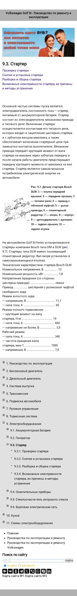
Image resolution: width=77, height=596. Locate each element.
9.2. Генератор (20, 438)
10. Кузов (13, 515)
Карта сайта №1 (13, 576)
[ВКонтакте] (10, 571)
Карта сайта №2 (36, 576)
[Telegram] (21, 571)
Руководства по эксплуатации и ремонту (36, 538)
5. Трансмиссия (17, 393)
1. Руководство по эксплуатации (29, 363)
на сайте (12, 565)
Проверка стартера (15, 70)
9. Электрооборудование (23, 424)
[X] (26, 571)
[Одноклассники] (15, 571)
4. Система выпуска (20, 386)
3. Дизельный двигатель (23, 378)
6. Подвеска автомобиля (23, 401)
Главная (13, 533)
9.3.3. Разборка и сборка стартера (37, 466)
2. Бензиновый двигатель (24, 371)
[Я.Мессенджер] (4, 571)
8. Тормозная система (21, 416)
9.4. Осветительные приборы (30, 492)
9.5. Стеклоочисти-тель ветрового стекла (39, 499)
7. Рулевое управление (22, 409)
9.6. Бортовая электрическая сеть (33, 507)
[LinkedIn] (49, 571)
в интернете (28, 565)
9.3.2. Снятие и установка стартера (38, 459)
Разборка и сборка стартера (21, 79)
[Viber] (32, 571)
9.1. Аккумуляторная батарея (30, 430)
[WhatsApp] (38, 571)
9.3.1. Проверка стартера (31, 451)
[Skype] (43, 571)
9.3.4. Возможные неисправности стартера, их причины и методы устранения (38, 478)
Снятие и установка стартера (22, 75)
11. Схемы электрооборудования (29, 523)
